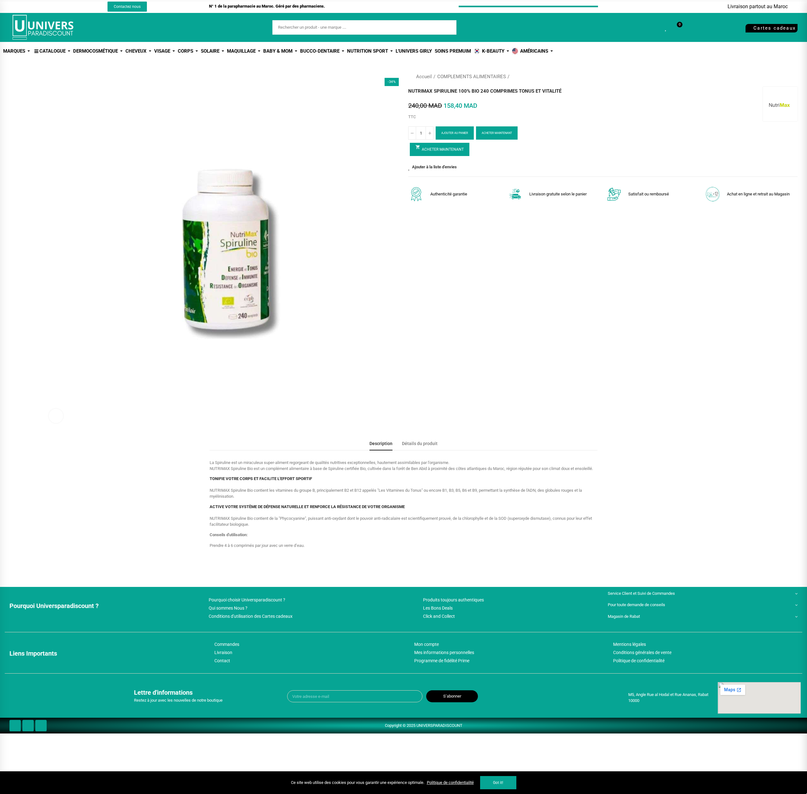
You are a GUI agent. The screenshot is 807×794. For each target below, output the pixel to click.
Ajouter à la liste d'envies (434, 167)
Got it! (498, 782)
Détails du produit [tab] (420, 443)
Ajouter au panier (454, 133)
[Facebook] (45, 7)
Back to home (785, 76)
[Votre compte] (690, 27)
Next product (793, 76)
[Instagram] (57, 7)
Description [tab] (380, 443)
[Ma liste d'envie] (666, 27)
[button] (127, 7)
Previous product (777, 76)
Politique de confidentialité (450, 782)
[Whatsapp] (69, 7)
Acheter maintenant (497, 133)
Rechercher (446, 27)
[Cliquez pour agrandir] (56, 416)
